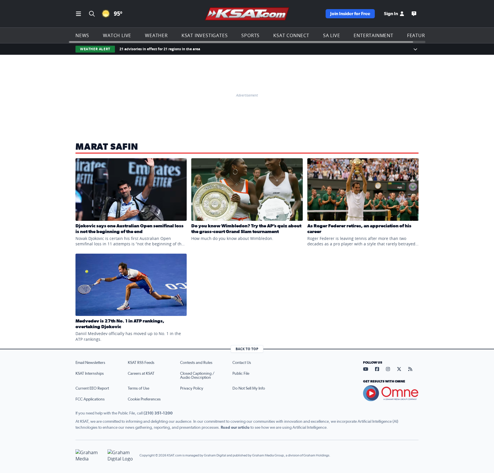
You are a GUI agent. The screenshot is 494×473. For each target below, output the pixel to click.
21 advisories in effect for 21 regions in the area (159, 49)
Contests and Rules (196, 363)
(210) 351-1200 (158, 413)
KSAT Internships (89, 374)
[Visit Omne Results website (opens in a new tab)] (391, 393)
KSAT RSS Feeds (141, 363)
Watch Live (117, 35)
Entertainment (373, 35)
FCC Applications (90, 399)
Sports (250, 35)
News (82, 35)
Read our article (235, 428)
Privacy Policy (191, 388)
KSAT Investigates (205, 35)
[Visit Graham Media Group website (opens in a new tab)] (89, 455)
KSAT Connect (291, 35)
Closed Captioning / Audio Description (197, 376)
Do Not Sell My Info (248, 388)
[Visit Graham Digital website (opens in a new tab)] (121, 455)
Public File (240, 374)
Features (419, 35)
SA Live (331, 35)
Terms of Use (138, 388)
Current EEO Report (92, 388)
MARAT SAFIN (106, 146)
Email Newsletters (90, 363)
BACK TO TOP (247, 348)
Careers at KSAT (141, 374)
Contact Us (241, 363)
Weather (156, 35)
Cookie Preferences (144, 399)
